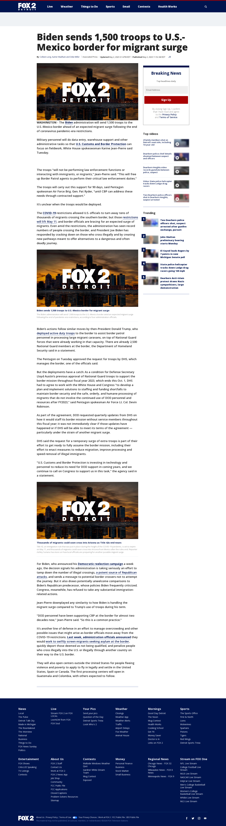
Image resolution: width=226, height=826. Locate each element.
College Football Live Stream (190, 768)
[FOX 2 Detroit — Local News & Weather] (28, 6)
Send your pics (90, 713)
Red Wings (185, 739)
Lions (183, 720)
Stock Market (122, 770)
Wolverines (185, 724)
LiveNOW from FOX (60, 719)
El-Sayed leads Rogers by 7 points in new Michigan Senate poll (174, 254)
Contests (22, 774)
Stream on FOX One (193, 759)
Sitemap (55, 800)
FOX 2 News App (59, 774)
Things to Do (24, 742)
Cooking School (155, 728)
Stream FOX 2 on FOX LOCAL (62, 714)
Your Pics (89, 709)
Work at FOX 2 (58, 770)
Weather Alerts (122, 720)
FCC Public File (58, 785)
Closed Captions (59, 793)
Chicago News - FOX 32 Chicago (159, 765)
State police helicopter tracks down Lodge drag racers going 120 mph (174, 267)
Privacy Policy (169, 114)
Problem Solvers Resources (64, 796)
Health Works (154, 724)
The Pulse (23, 716)
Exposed (87, 780)
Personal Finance (124, 763)
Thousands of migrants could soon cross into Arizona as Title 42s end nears (79, 542)
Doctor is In (154, 739)
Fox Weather (121, 731)
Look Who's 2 (90, 724)
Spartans (184, 728)
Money (120, 759)
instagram (199, 818)
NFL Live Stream (188, 763)
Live (53, 709)
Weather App (121, 716)
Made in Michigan (27, 724)
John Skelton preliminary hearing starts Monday (172, 240)
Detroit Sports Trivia (93, 720)
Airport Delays (122, 728)
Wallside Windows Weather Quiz (96, 765)
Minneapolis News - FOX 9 (161, 776)
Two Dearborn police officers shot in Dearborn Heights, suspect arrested (157, 197)
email (205, 818)
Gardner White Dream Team (94, 771)
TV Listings (23, 770)
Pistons (184, 731)
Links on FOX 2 (155, 742)
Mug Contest (154, 720)
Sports (184, 709)
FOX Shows (24, 763)
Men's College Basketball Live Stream (192, 786)
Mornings (154, 709)
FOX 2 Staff (56, 763)
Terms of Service (168, 117)
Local (21, 713)
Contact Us (56, 767)
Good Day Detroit (157, 713)
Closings (119, 713)
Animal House (122, 735)
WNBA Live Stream (189, 797)
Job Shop (55, 778)
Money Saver (154, 735)
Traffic (118, 724)
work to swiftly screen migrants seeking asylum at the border (87, 641)
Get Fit (151, 731)
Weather (121, 709)
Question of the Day (93, 716)
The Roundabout (26, 728)
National (22, 735)
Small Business (122, 774)
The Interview (25, 731)
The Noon (153, 716)
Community (56, 781)
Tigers (183, 735)
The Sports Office (189, 713)
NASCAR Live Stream (190, 777)
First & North (186, 716)
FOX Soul (55, 723)
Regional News (158, 759)
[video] (181, 143)
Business (22, 739)
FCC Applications (59, 789)
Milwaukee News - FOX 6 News (160, 771)
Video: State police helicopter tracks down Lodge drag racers (157, 183)
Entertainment (28, 759)
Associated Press (90, 57)
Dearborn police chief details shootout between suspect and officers (157, 156)
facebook (186, 818)
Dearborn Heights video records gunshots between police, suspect (156, 170)
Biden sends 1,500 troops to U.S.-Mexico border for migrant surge (73, 310)
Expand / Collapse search (206, 6)
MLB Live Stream (188, 773)
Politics (21, 750)
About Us (57, 759)
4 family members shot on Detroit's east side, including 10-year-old (157, 142)
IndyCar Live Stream (190, 781)
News (22, 709)
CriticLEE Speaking (27, 767)
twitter (192, 818)
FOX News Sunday (27, 746)
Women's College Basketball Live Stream (191, 792)
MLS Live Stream (188, 801)
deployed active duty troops (56, 333)
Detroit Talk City (26, 720)
